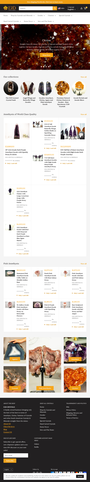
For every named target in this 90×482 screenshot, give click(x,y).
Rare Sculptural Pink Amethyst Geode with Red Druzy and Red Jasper (77, 309)
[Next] (86, 92)
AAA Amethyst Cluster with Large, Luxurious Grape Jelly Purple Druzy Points (23, 196)
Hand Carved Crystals (11, 21)
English (6, 469)
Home (6, 15)
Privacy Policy (71, 410)
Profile (36, 447)
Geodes (40, 15)
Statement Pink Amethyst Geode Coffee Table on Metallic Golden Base (22, 277)
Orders (36, 444)
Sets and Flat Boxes (45, 21)
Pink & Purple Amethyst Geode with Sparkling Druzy (50, 308)
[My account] (81, 8)
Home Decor (28, 21)
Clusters (51, 15)
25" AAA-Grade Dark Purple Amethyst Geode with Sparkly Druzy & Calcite (16, 152)
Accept (80, 476)
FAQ (67, 407)
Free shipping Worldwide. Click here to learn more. (45, 2)
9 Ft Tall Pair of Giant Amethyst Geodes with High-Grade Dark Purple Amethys (72, 152)
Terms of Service (72, 418)
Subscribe (10, 461)
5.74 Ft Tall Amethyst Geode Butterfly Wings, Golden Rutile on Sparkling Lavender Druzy (50, 129)
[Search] (55, 8)
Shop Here (45, 55)
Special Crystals (64, 15)
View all (84, 77)
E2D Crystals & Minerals (13, 157)
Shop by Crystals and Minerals (22, 15)
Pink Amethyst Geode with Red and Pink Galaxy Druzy (77, 276)
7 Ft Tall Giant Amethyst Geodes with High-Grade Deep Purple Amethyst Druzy (50, 162)
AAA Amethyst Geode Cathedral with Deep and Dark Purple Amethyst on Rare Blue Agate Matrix (23, 233)
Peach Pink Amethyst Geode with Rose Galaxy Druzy (50, 276)
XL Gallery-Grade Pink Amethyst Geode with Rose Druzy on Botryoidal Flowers (23, 310)
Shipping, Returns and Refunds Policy (74, 414)
